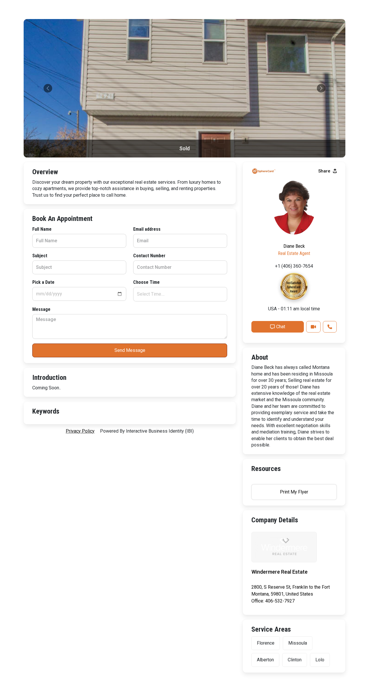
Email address (147, 229)
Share (325, 171)
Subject (39, 255)
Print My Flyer (294, 492)
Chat (280, 326)
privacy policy (80, 431)
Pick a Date (43, 282)
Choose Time (146, 282)
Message (41, 309)
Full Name (42, 229)
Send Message (129, 350)
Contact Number (149, 255)
